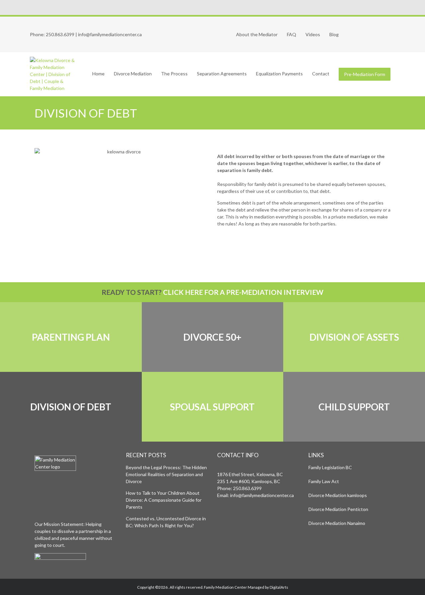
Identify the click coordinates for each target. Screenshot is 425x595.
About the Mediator (257, 34)
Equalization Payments (279, 73)
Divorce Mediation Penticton (338, 509)
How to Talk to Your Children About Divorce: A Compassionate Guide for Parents (164, 500)
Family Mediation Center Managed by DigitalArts (246, 587)
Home (98, 73)
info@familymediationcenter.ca (110, 34)
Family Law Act (323, 481)
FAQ (291, 34)
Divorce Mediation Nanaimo (336, 523)
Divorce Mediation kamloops (337, 495)
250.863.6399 (60, 34)
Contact (320, 73)
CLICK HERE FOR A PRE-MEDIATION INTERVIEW (243, 292)
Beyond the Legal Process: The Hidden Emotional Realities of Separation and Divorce (166, 474)
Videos (312, 34)
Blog (334, 34)
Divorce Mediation (133, 73)
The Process (174, 73)
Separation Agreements (222, 73)
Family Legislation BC (330, 467)
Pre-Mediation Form (364, 74)
